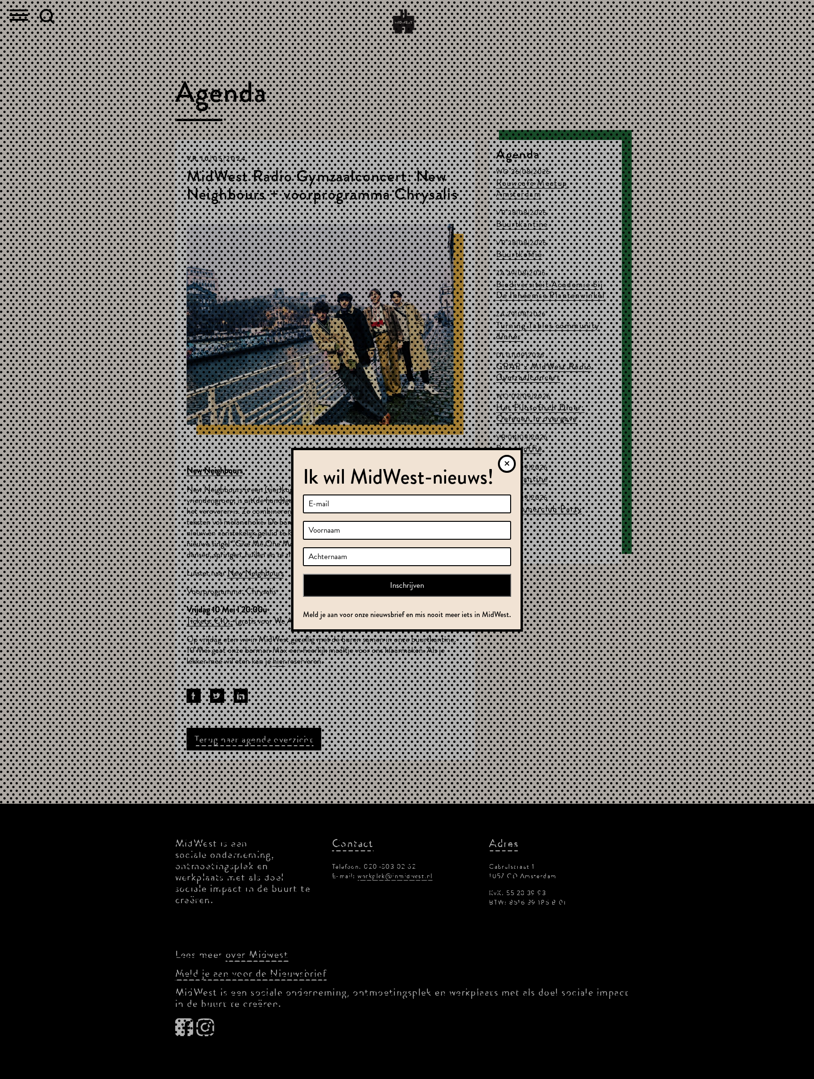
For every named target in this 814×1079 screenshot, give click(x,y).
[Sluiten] (507, 464)
